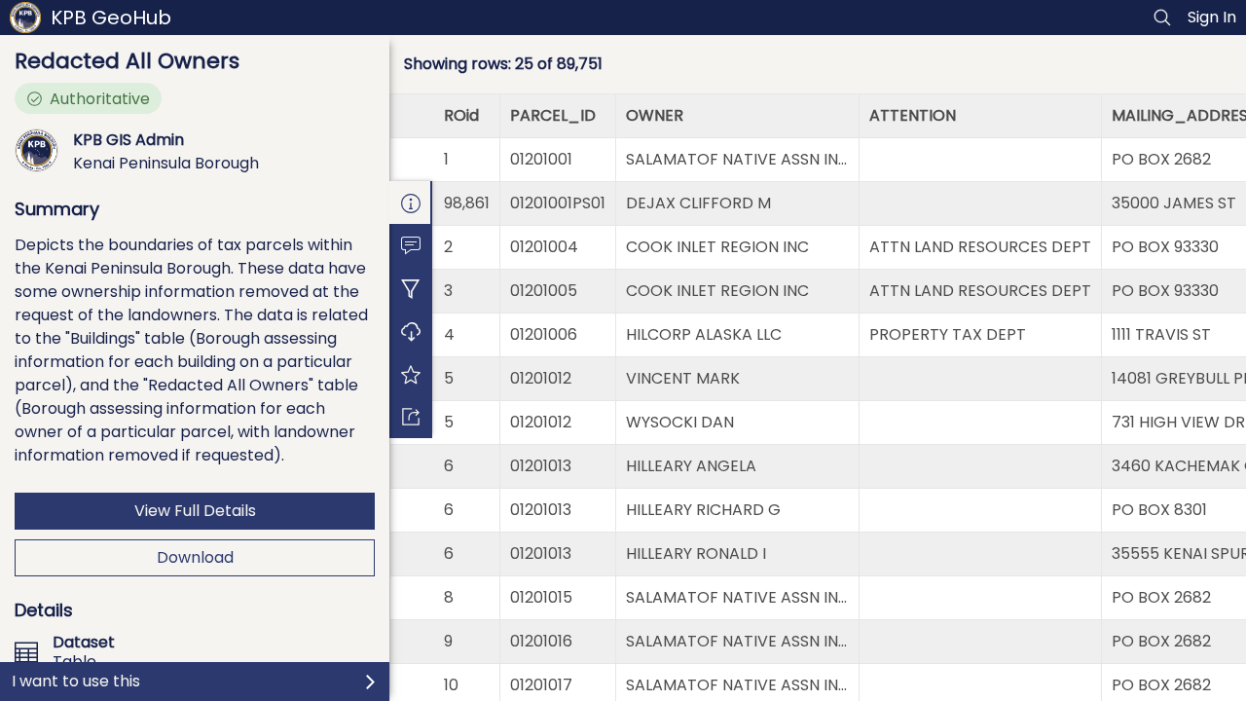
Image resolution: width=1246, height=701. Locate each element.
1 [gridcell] (446, 159)
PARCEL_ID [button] (553, 115)
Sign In (1212, 17)
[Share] (410, 416)
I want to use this (76, 681)
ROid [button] (461, 115)
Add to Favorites (410, 373)
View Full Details (195, 510)
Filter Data (410, 288)
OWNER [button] (654, 115)
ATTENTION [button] (912, 115)
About (410, 202)
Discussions (410, 245)
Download (195, 557)
